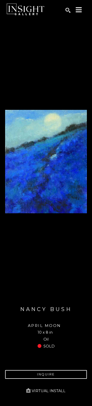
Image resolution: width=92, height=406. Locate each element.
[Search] (68, 10)
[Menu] (79, 9)
